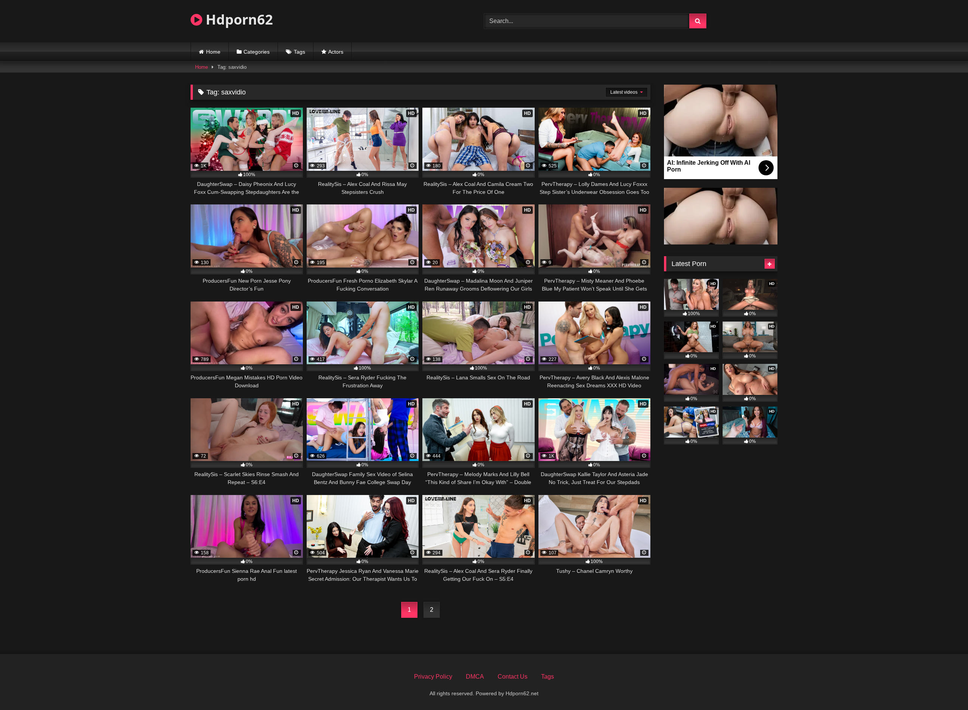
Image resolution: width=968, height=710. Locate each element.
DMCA (475, 676)
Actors (335, 52)
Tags (299, 52)
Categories (257, 52)
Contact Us (512, 676)
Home (213, 52)
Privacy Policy (433, 676)
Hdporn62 (237, 19)
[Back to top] (944, 687)
